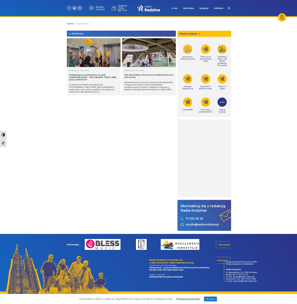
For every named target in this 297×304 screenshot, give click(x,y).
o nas (174, 8)
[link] (188, 52)
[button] (87, 244)
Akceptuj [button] (210, 299)
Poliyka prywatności (188, 298)
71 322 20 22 (194, 218)
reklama (218, 8)
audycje (203, 8)
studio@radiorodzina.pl (202, 224)
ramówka (188, 8)
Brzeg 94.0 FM (122, 8)
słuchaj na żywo (100, 8)
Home (70, 23)
